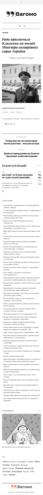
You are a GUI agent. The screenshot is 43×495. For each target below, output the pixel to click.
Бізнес (30, 454)
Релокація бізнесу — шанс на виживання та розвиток (21, 176)
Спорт (4, 468)
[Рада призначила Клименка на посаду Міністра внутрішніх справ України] (21, 83)
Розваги (26, 464)
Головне (5, 33)
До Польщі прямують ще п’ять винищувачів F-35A (20, 307)
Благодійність (22, 455)
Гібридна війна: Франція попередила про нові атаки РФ (22, 388)
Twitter (12, 112)
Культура (24, 458)
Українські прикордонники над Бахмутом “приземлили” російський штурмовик (21, 155)
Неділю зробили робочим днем (14, 349)
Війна (37, 454)
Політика (6, 464)
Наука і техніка (8, 461)
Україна (11, 467)
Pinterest (19, 112)
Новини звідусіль (24, 461)
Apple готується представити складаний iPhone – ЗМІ (21, 325)
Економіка (15, 458)
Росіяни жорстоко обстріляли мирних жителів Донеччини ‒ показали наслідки (21, 142)
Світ (32, 464)
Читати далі (5, 184)
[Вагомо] (21, 14)
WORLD (5, 455)
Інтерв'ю (13, 455)
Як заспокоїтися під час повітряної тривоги (16, 440)
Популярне (17, 464)
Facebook (5, 112)
